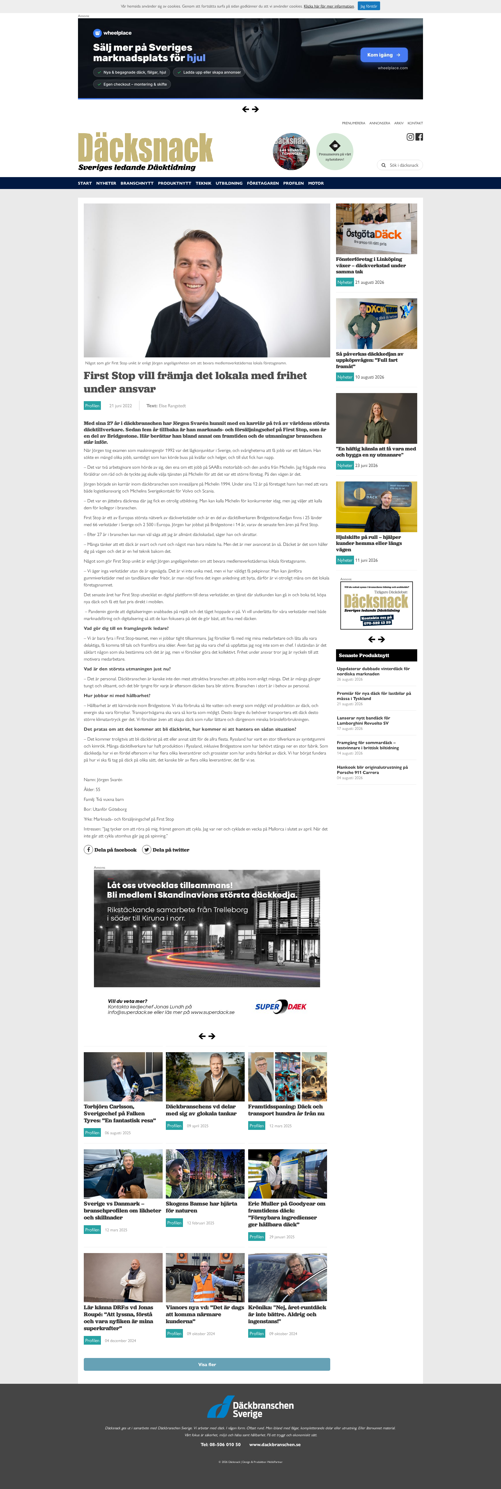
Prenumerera (353, 123)
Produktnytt (174, 183)
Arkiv (399, 123)
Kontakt (415, 123)
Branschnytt (137, 183)
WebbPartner (275, 1462)
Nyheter (106, 183)
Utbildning (229, 183)
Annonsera (379, 123)
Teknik (203, 183)
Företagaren (263, 183)
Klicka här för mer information (329, 6)
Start (85, 183)
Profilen (293, 183)
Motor (316, 183)
